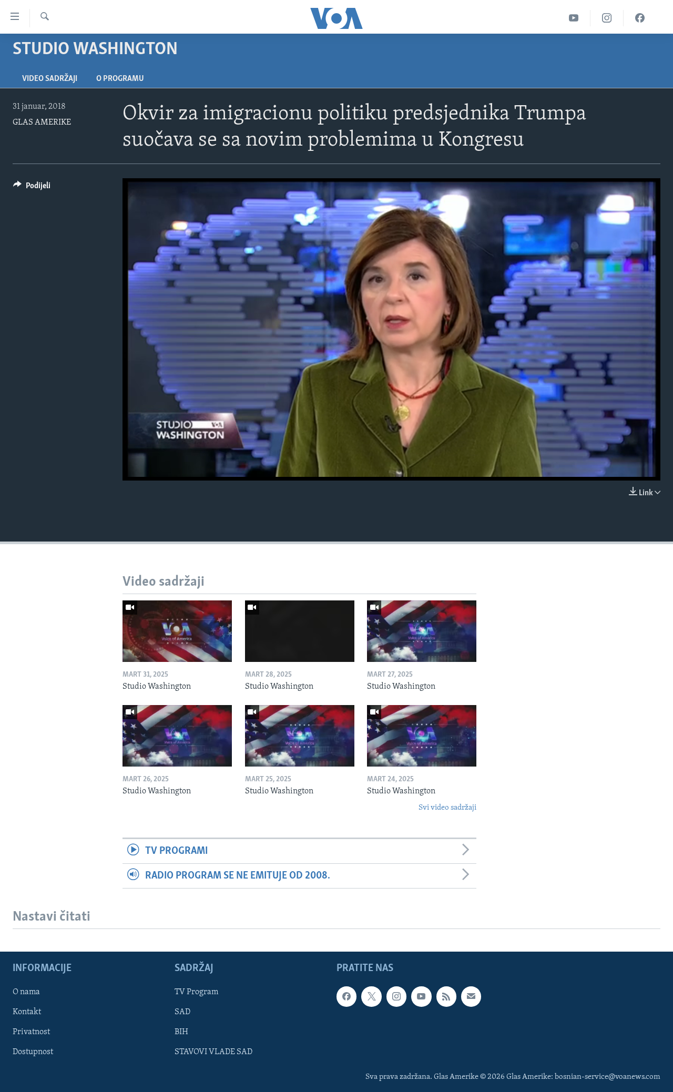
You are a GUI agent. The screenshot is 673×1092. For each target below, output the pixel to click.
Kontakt (27, 1012)
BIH (181, 1032)
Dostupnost (33, 1052)
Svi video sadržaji (447, 808)
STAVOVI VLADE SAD (213, 1052)
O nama (26, 992)
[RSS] (446, 997)
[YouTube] (573, 18)
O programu (120, 79)
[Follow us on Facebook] (346, 997)
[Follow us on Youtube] (421, 997)
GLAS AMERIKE (42, 122)
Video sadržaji (49, 79)
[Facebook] (640, 18)
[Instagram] (607, 18)
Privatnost (31, 1032)
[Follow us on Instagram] (396, 997)
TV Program (196, 992)
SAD (182, 1012)
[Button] (31, 188)
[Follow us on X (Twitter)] (371, 997)
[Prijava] (471, 997)
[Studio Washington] (177, 631)
